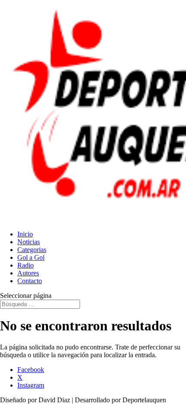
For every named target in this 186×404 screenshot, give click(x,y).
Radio (25, 265)
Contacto (29, 280)
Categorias (31, 249)
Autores (28, 273)
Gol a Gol (31, 257)
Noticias (28, 242)
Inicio (25, 234)
